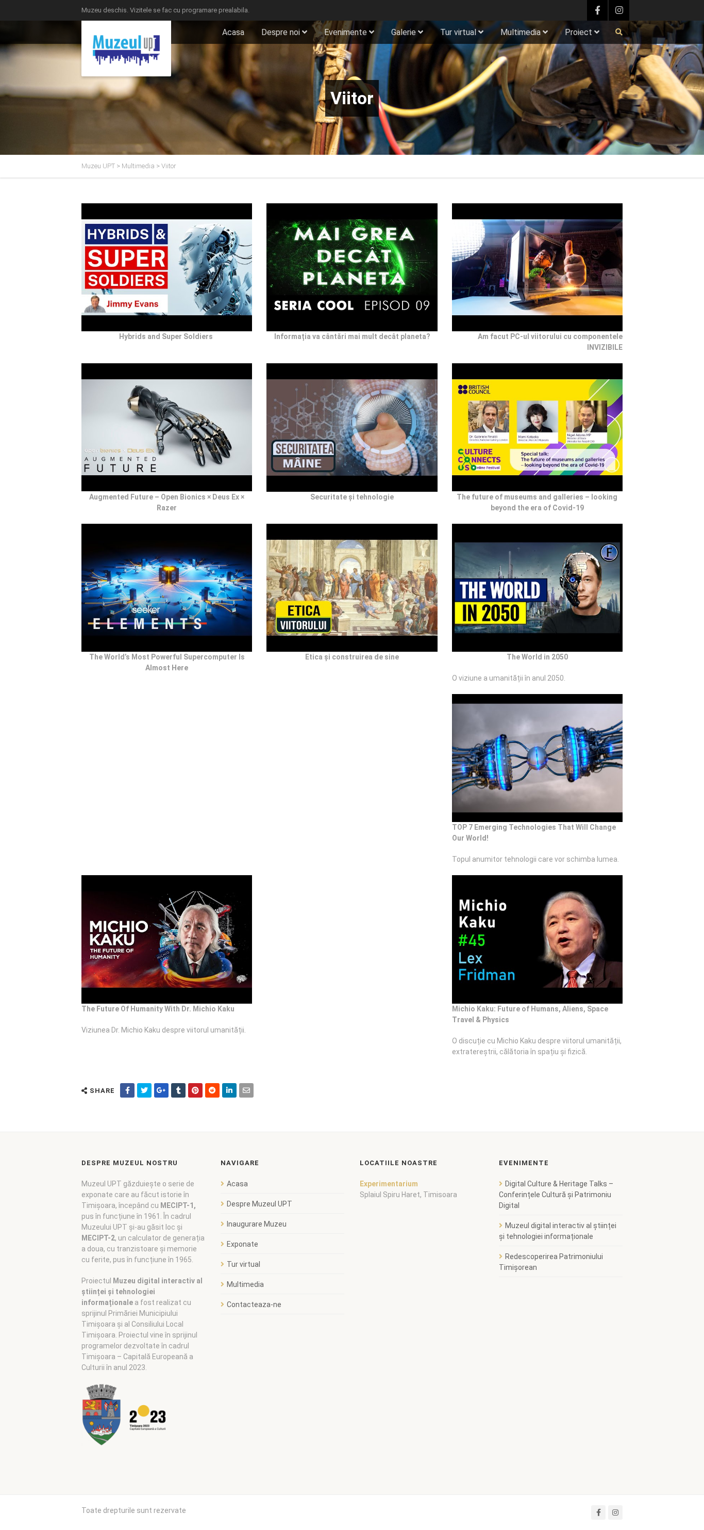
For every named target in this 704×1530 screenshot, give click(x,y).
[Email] (246, 1090)
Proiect (578, 32)
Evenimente (345, 32)
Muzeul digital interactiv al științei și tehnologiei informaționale (557, 1231)
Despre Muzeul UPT (259, 1204)
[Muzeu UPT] (126, 48)
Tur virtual (458, 32)
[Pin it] (195, 1090)
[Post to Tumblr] (178, 1090)
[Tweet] (144, 1090)
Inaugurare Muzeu (257, 1224)
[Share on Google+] (161, 1090)
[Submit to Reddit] (212, 1090)
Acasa (233, 32)
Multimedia (520, 32)
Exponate (242, 1244)
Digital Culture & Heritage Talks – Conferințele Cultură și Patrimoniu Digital (556, 1195)
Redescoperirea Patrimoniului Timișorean (551, 1261)
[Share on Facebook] (127, 1090)
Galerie (403, 32)
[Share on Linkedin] (229, 1090)
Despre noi (280, 32)
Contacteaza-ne (254, 1304)
